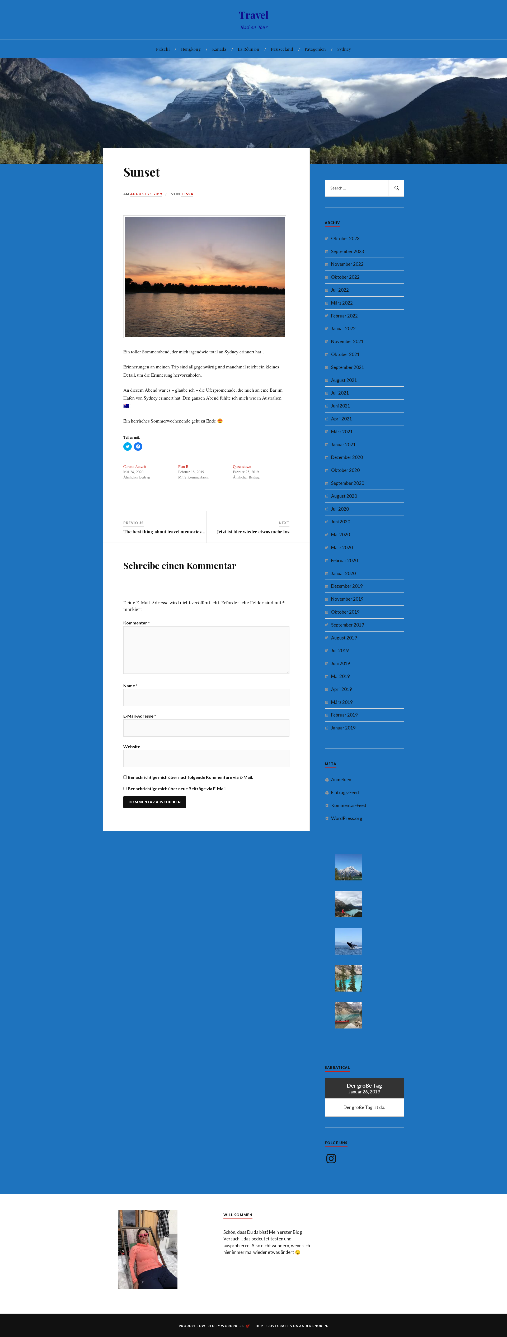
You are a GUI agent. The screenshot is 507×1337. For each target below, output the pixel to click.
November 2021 (347, 341)
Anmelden (341, 779)
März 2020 (342, 547)
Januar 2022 (343, 328)
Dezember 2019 (347, 586)
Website (131, 746)
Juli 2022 (340, 290)
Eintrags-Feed (345, 792)
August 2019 (344, 638)
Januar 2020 (343, 573)
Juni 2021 (340, 406)
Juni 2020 (340, 521)
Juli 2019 (340, 650)
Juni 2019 (340, 663)
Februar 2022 (344, 316)
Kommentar (136, 622)
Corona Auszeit (134, 466)
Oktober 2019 (345, 612)
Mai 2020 (340, 534)
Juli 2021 (340, 393)
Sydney (344, 49)
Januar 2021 (343, 444)
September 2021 (347, 367)
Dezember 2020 (347, 457)
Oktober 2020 (345, 470)
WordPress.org (346, 818)
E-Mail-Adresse (139, 715)
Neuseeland (282, 49)
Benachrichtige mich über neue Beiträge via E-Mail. (177, 788)
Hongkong (191, 49)
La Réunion (248, 49)
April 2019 (341, 689)
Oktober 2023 (345, 238)
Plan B (183, 466)
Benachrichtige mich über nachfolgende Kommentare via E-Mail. (190, 777)
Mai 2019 (340, 676)
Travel (254, 14)
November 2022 (347, 264)
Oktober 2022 (345, 277)
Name (130, 685)
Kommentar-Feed (348, 805)
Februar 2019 (344, 715)
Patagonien (315, 49)
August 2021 (344, 380)
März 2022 (342, 303)
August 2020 (344, 496)
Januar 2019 (343, 728)
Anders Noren (313, 1326)
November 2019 (347, 599)
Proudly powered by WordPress (211, 1326)
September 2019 (347, 625)
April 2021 (341, 418)
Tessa (187, 194)
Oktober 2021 (345, 354)
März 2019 (342, 702)
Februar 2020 (344, 560)
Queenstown (242, 466)
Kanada (219, 49)
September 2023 (347, 251)
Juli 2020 (340, 509)
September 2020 (347, 483)
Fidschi (163, 49)
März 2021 (342, 431)
